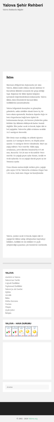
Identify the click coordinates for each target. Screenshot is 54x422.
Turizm (8, 304)
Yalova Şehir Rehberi (23, 5)
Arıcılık (8, 295)
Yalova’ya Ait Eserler (14, 289)
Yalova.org (33, 418)
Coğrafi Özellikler (12, 283)
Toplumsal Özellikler (13, 286)
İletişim (8, 313)
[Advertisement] (27, 40)
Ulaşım (8, 307)
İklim (7, 298)
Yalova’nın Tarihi (12, 280)
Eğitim (8, 292)
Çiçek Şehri (10, 310)
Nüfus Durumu (11, 301)
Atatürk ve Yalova (12, 277)
